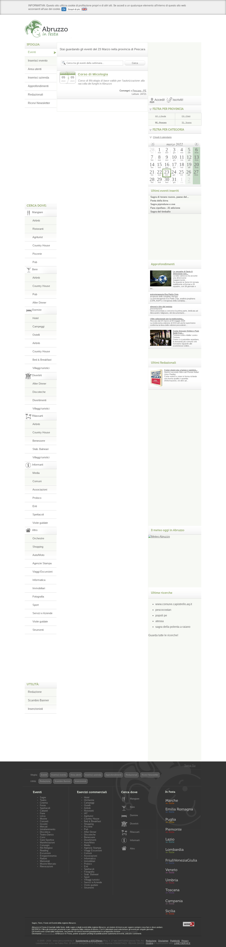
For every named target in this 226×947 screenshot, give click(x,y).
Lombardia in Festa (181, 851)
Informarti (135, 840)
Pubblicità (175, 941)
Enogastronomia (48, 855)
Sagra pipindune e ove (162, 204)
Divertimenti (39, 400)
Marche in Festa (181, 801)
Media (36, 472)
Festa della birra (159, 200)
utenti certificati (48, 933)
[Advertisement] (174, 64)
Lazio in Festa (181, 841)
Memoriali (45, 861)
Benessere (38, 440)
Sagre (43, 797)
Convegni (44, 845)
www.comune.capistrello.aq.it (173, 604)
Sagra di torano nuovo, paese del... (169, 197)
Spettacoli (38, 514)
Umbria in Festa (181, 881)
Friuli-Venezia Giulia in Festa (181, 861)
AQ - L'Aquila (160, 116)
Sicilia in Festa (181, 912)
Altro (132, 848)
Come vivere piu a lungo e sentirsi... (180, 370)
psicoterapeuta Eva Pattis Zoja (164, 294)
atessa (159, 621)
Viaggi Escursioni (42, 571)
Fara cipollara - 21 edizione (165, 208)
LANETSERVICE (182, 943)
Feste (43, 805)
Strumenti (38, 629)
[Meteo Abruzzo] (159, 536)
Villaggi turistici (40, 367)
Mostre (43, 818)
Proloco (36, 497)
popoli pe (161, 615)
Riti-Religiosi (46, 848)
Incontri (43, 824)
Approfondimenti (38, 86)
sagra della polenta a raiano (172, 626)
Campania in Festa (181, 901)
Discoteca (45, 832)
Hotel (35, 318)
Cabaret (44, 810)
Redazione (35, 691)
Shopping (37, 546)
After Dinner (39, 302)
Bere (132, 807)
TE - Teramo (187, 122)
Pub (34, 262)
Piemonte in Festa (181, 831)
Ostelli (36, 334)
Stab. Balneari (40, 449)
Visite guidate (40, 522)
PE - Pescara (160, 122)
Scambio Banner (38, 700)
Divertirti (134, 823)
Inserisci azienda (38, 77)
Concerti (44, 821)
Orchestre (38, 538)
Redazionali (35, 94)
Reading (44, 850)
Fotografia (38, 596)
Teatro (43, 800)
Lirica (42, 816)
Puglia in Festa (181, 821)
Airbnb (36, 220)
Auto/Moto (38, 554)
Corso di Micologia (93, 74)
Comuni (36, 481)
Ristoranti (37, 228)
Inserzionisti (35, 708)
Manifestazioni (47, 842)
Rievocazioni (46, 866)
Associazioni (39, 489)
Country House (41, 245)
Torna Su (189, 765)
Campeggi (38, 326)
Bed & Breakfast (41, 359)
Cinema (44, 802)
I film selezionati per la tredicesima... (167, 319)
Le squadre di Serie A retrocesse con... (183, 272)
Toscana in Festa (181, 891)
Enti (34, 506)
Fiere (42, 813)
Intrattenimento (47, 829)
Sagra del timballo (160, 211)
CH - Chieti (186, 116)
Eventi (32, 52)
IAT (86, 813)
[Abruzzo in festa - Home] (48, 28)
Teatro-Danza (46, 834)
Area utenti (34, 69)
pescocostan (163, 609)
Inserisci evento (37, 60)
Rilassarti (134, 832)
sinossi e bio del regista (161, 306)
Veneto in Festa (181, 871)
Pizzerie (37, 253)
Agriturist (37, 237)
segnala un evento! (129, 931)
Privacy (185, 941)
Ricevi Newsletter (39, 103)
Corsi (42, 837)
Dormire (134, 815)
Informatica (38, 579)
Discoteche (39, 391)
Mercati (43, 826)
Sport (35, 604)
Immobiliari (38, 588)
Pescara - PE (139, 90)
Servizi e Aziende (42, 613)
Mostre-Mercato (48, 863)
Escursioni (45, 853)
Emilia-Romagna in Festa (181, 811)
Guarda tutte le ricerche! (163, 635)
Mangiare (134, 798)
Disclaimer (163, 941)
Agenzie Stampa (42, 563)
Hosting (149, 943)
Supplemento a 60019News (89, 941)
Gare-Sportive (47, 840)
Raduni (43, 858)
